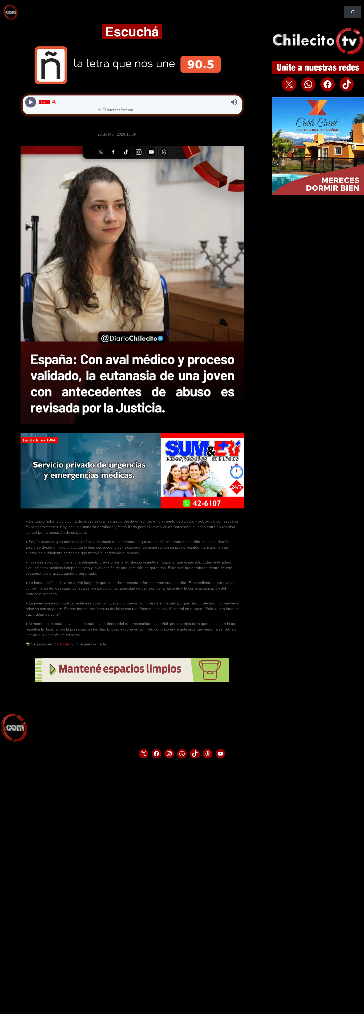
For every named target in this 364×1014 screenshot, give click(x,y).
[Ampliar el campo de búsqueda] (352, 12)
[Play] (30, 102)
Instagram (61, 644)
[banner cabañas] (318, 193)
